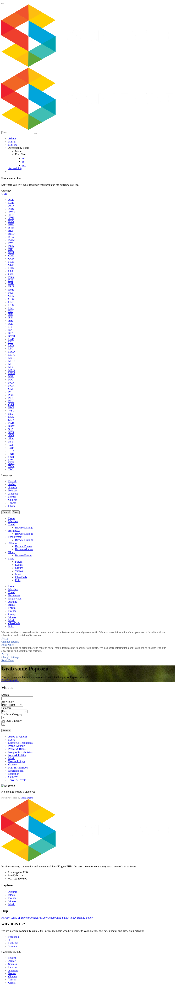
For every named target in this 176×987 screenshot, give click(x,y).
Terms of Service (19, 917)
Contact (33, 917)
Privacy (5, 917)
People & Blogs (16, 748)
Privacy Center (46, 917)
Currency (6, 190)
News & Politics (17, 755)
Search (5, 694)
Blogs (11, 894)
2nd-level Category (11, 714)
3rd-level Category (11, 720)
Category (6, 707)
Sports (11, 739)
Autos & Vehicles (17, 736)
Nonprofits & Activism (20, 752)
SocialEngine (27, 798)
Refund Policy (85, 917)
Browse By (7, 701)
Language (6, 475)
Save (15, 512)
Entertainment (15, 770)
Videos (12, 901)
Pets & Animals (16, 745)
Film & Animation (18, 767)
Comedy (13, 776)
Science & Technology (20, 742)
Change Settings (10, 641)
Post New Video (10, 680)
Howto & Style (16, 761)
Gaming (12, 764)
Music (11, 758)
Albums (12, 891)
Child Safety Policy (65, 917)
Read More (7, 644)
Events (12, 898)
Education (13, 773)
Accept (5, 638)
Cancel (6, 512)
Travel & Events (17, 780)
